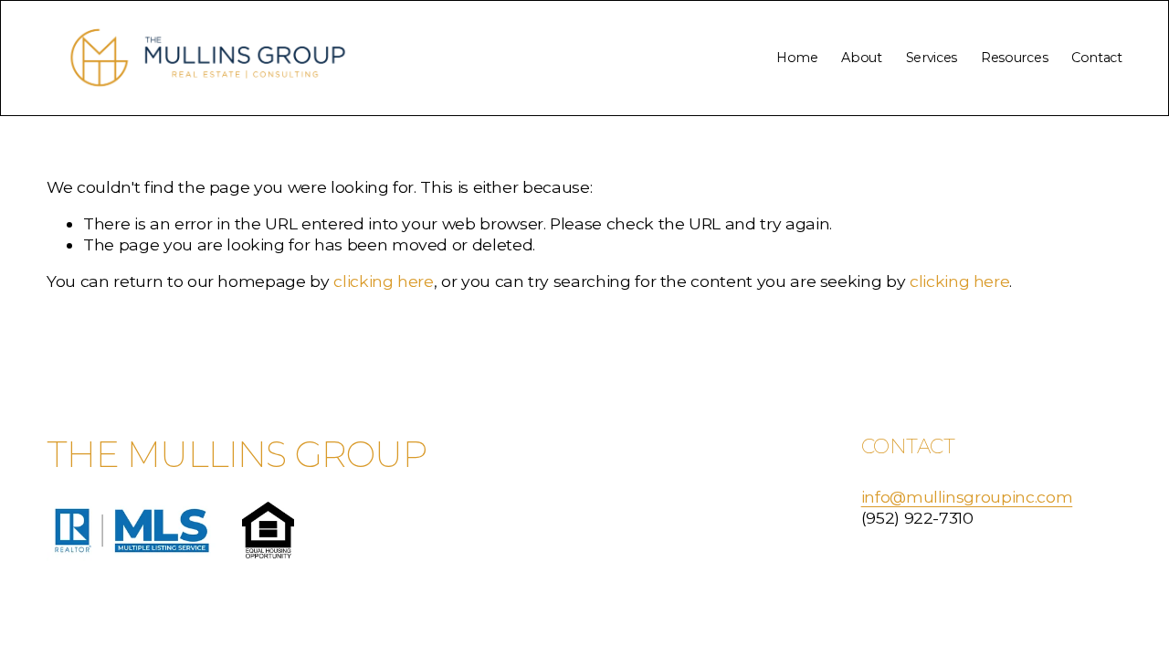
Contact (1096, 57)
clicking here (383, 281)
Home (797, 57)
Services (932, 57)
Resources (1014, 57)
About (861, 57)
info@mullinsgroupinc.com (967, 496)
